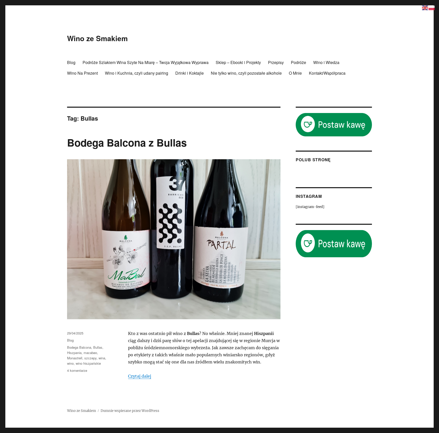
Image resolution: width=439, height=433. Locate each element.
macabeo (90, 352)
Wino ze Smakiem (97, 38)
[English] (425, 7)
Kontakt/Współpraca (327, 73)
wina (102, 358)
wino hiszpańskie (88, 363)
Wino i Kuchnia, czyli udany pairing (136, 73)
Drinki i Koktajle (189, 73)
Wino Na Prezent (82, 73)
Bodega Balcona (79, 347)
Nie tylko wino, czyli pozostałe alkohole (246, 73)
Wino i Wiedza (326, 62)
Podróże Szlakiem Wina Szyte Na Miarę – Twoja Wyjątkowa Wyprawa (146, 62)
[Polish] (432, 7)
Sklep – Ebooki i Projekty (238, 62)
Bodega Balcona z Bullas (127, 142)
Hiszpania (74, 352)
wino (70, 363)
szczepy (90, 358)
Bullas (97, 347)
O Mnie (295, 73)
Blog (71, 62)
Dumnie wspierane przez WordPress (130, 411)
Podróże (298, 62)
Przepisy (276, 62)
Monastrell (74, 358)
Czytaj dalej (139, 376)
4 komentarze (77, 370)
